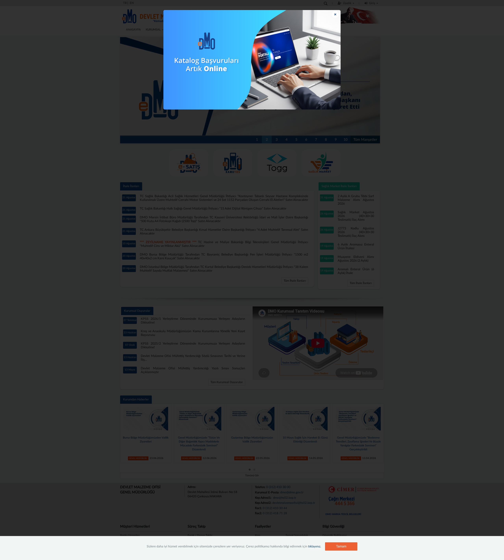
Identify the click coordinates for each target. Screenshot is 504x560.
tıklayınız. (314, 546)
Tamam (341, 546)
